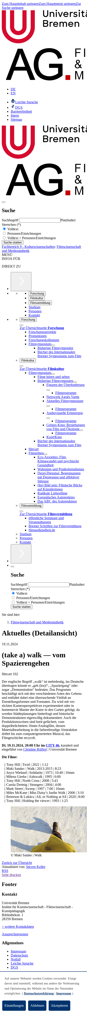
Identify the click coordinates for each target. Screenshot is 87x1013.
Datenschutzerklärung (39, 993)
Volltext (12, 229)
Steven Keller (35, 867)
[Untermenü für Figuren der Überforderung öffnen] (48, 390)
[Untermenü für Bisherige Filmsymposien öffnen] (75, 382)
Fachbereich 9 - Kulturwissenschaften (28, 247)
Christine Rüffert (35, 749)
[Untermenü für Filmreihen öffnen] (45, 454)
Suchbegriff (10, 220)
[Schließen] (21, 325)
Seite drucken (11, 875)
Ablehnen (37, 1005)
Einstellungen (14, 1005)
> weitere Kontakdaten (18, 926)
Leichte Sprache (22, 963)
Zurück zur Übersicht (17, 863)
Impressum (18, 951)
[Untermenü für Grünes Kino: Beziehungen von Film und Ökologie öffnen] (81, 430)
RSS (5, 871)
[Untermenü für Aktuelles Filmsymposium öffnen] (48, 406)
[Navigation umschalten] (3, 202)
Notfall (16, 959)
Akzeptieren (59, 1005)
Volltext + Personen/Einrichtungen (31, 238)
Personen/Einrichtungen (23, 233)
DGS (14, 967)
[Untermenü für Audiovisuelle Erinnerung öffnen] (48, 418)
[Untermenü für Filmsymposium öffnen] (53, 345)
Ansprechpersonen (15, 934)
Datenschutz (19, 955)
